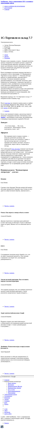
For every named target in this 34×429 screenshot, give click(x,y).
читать (5, 108)
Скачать (6, 111)
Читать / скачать (9, 206)
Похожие (7, 58)
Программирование (14, 391)
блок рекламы (15, 149)
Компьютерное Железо (15, 386)
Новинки (7, 397)
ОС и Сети (11, 389)
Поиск (6, 404)
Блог (5, 402)
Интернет (11, 384)
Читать (6, 56)
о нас (6, 409)
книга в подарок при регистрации (14, 6)
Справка (7, 401)
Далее (6, 55)
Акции (6, 399)
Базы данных (12, 383)
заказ (5, 410)
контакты (7, 412)
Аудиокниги (8, 396)
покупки (7, 103)
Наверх (6, 423)
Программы (11, 393)
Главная (6, 380)
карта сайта (7, 413)
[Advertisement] (12, 23)
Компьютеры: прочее (14, 388)
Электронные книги (10, 394)
